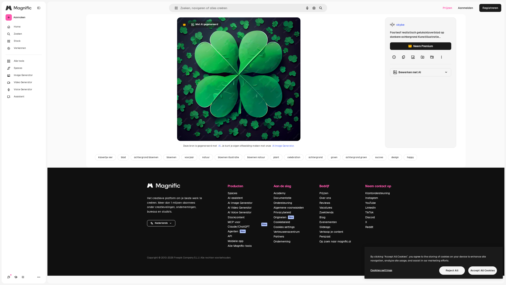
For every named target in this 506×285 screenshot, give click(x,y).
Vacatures (325, 207)
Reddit (369, 227)
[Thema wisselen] (23, 277)
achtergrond (316, 157)
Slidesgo (324, 227)
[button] (161, 223)
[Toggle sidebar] (39, 8)
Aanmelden (465, 8)
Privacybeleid (282, 212)
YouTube (370, 203)
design (395, 157)
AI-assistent (235, 198)
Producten (235, 186)
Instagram (371, 198)
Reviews (324, 203)
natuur (206, 157)
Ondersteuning (283, 203)
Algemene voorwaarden (289, 207)
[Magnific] (163, 186)
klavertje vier (105, 157)
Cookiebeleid (282, 222)
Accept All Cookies (482, 270)
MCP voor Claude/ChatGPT (247, 224)
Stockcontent (236, 217)
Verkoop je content (331, 232)
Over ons (325, 198)
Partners (279, 236)
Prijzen (447, 8)
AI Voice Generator (239, 212)
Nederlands (161, 223)
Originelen (283, 217)
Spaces (232, 193)
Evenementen (328, 222)
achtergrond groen (356, 157)
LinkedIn (370, 207)
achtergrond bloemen (146, 157)
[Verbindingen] (9, 277)
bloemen (171, 157)
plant (276, 157)
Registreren (490, 8)
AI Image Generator (240, 203)
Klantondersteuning (377, 193)
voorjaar (189, 157)
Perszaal (324, 236)
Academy (280, 193)
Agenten (236, 231)
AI (219, 145)
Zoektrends (326, 212)
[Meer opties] (441, 57)
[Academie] (16, 277)
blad (123, 157)
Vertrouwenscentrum (287, 232)
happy (410, 157)
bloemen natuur (256, 157)
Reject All (452, 270)
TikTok (369, 212)
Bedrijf (324, 186)
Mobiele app (235, 241)
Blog (322, 217)
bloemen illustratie (228, 157)
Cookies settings (284, 227)
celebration (293, 157)
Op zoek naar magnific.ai (335, 241)
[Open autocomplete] (174, 8)
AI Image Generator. (283, 145)
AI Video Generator (240, 207)
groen (334, 157)
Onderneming (282, 241)
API (230, 236)
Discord (370, 217)
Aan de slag (282, 186)
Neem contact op (378, 186)
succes (379, 157)
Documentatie (282, 198)
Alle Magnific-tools (240, 246)
